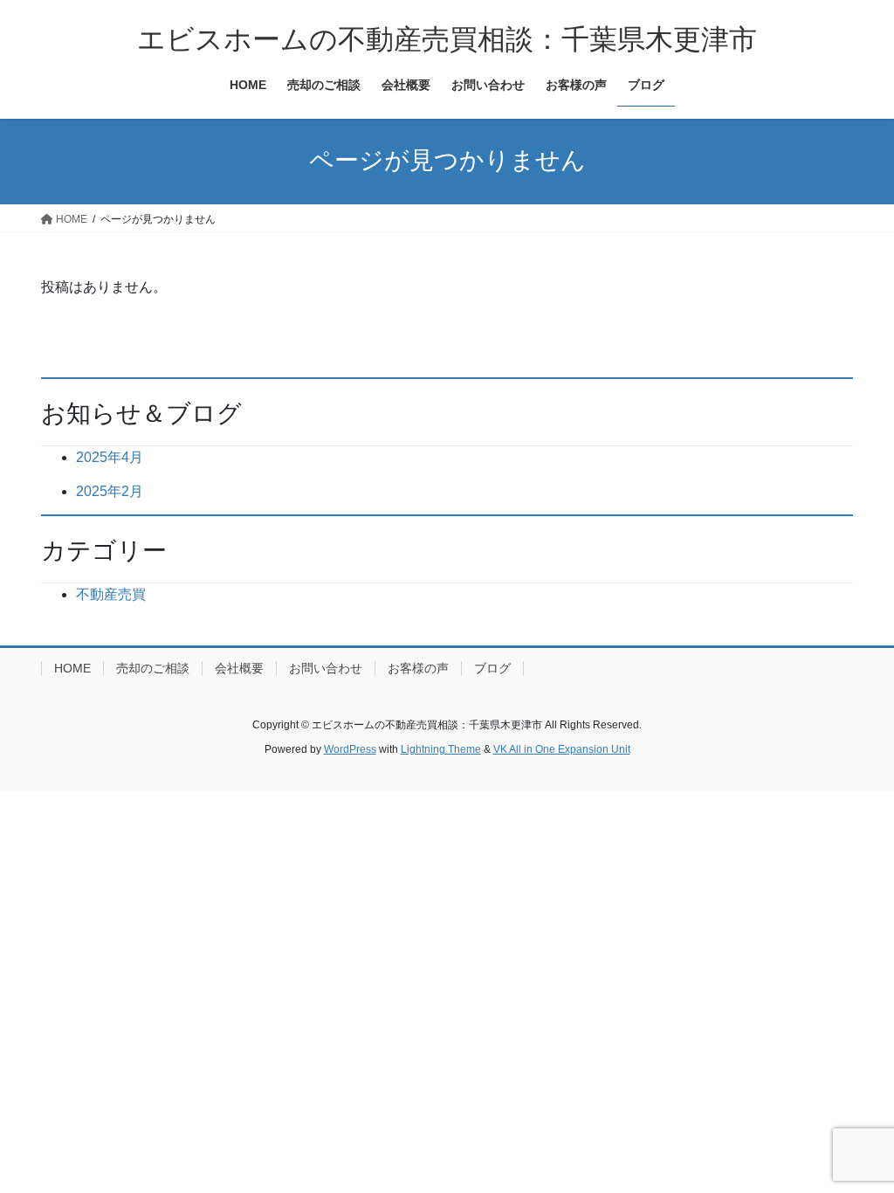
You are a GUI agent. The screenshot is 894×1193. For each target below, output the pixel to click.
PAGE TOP (856, 1142)
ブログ (492, 668)
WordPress (350, 749)
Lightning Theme (441, 749)
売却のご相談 (152, 668)
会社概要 (239, 668)
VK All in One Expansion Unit (561, 749)
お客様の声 (418, 668)
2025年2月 (109, 491)
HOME (72, 668)
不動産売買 (111, 594)
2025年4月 (109, 457)
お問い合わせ (325, 668)
